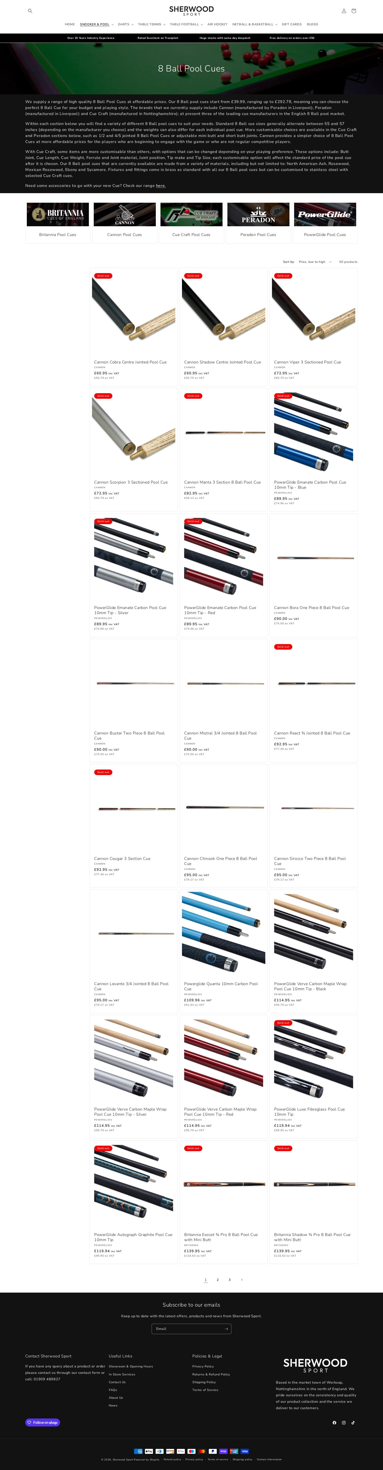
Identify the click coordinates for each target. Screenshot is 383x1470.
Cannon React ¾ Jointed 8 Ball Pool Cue (312, 733)
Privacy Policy (203, 1367)
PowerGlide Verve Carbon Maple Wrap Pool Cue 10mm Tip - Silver (130, 1112)
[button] (30, 11)
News (113, 1406)
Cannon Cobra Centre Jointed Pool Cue (130, 362)
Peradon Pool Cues (258, 234)
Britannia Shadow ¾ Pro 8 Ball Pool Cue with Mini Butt (312, 1237)
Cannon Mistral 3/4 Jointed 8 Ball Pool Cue (220, 736)
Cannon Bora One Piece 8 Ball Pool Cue (311, 607)
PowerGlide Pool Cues (325, 234)
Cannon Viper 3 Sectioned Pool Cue (307, 362)
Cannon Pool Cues (124, 234)
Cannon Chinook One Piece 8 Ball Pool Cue (220, 861)
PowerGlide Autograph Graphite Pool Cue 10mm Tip (133, 1237)
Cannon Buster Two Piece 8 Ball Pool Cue (129, 736)
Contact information (269, 1459)
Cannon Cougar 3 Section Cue (122, 858)
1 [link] (206, 1279)
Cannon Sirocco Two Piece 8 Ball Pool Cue (310, 861)
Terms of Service (205, 1390)
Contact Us (117, 1382)
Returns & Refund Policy (211, 1374)
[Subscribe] (226, 1329)
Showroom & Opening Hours (131, 1367)
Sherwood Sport (123, 1459)
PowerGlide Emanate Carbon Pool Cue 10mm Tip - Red (220, 610)
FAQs (113, 1390)
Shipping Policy (204, 1382)
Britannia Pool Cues (57, 234)
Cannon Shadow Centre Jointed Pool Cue (222, 362)
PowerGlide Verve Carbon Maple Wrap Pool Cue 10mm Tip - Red (220, 1112)
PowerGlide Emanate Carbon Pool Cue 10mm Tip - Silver (130, 610)
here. (161, 185)
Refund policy (172, 1459)
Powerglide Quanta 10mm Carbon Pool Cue (221, 986)
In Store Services (122, 1374)
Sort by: (289, 262)
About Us (116, 1398)
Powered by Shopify (147, 1459)
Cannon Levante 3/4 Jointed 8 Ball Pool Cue (131, 986)
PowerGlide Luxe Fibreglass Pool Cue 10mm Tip (309, 1112)
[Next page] (241, 1280)
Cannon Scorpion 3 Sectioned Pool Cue (131, 482)
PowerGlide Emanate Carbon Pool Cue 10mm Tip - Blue (310, 485)
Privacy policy (194, 1459)
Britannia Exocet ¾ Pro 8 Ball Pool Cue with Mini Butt (221, 1237)
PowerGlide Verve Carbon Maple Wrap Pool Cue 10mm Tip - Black (310, 986)
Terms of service (218, 1459)
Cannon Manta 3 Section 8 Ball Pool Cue (222, 482)
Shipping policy (243, 1459)
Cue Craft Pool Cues (191, 234)
